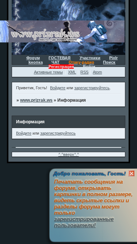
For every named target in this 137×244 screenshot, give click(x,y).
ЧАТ (56, 62)
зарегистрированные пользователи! (84, 222)
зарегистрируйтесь (92, 88)
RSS (84, 72)
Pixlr (113, 58)
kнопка (35, 62)
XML (72, 72)
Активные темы (48, 72)
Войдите (57, 88)
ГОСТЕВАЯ (60, 58)
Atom (97, 72)
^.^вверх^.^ (68, 154)
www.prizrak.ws (36, 100)
